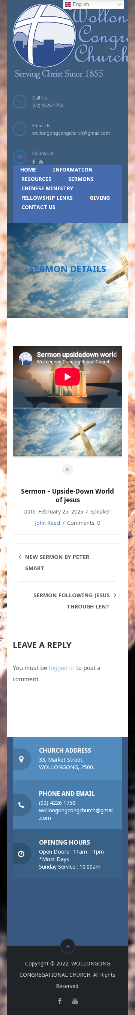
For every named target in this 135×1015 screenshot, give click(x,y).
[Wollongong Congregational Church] (63, 42)
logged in (62, 668)
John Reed (47, 522)
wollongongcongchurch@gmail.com (71, 133)
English (80, 4)
